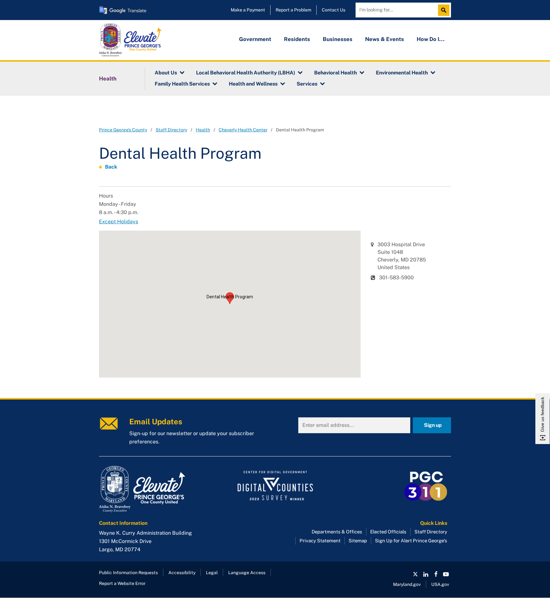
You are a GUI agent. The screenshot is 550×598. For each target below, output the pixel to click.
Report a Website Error (122, 583)
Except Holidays (118, 222)
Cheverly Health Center (243, 129)
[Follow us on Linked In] (425, 574)
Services (307, 84)
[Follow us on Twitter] (415, 574)
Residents (297, 39)
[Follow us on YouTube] (446, 574)
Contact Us (333, 9)
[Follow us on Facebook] (436, 574)
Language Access (246, 572)
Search (445, 10)
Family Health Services (182, 84)
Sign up (433, 425)
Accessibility (181, 572)
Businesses (337, 39)
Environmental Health (402, 73)
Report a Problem (293, 9)
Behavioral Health (335, 73)
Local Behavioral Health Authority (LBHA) (245, 73)
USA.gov (440, 584)
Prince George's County (123, 129)
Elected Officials (388, 531)
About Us (166, 73)
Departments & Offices (337, 531)
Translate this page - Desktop (123, 10)
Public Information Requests (128, 572)
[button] (230, 298)
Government (255, 39)
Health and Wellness (253, 84)
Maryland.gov (407, 584)
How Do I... (431, 39)
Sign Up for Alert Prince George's (411, 540)
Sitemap (358, 540)
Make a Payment (248, 9)
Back (111, 167)
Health (107, 78)
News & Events (384, 39)
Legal (212, 572)
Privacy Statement (320, 540)
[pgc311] (154, 489)
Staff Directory (171, 129)
